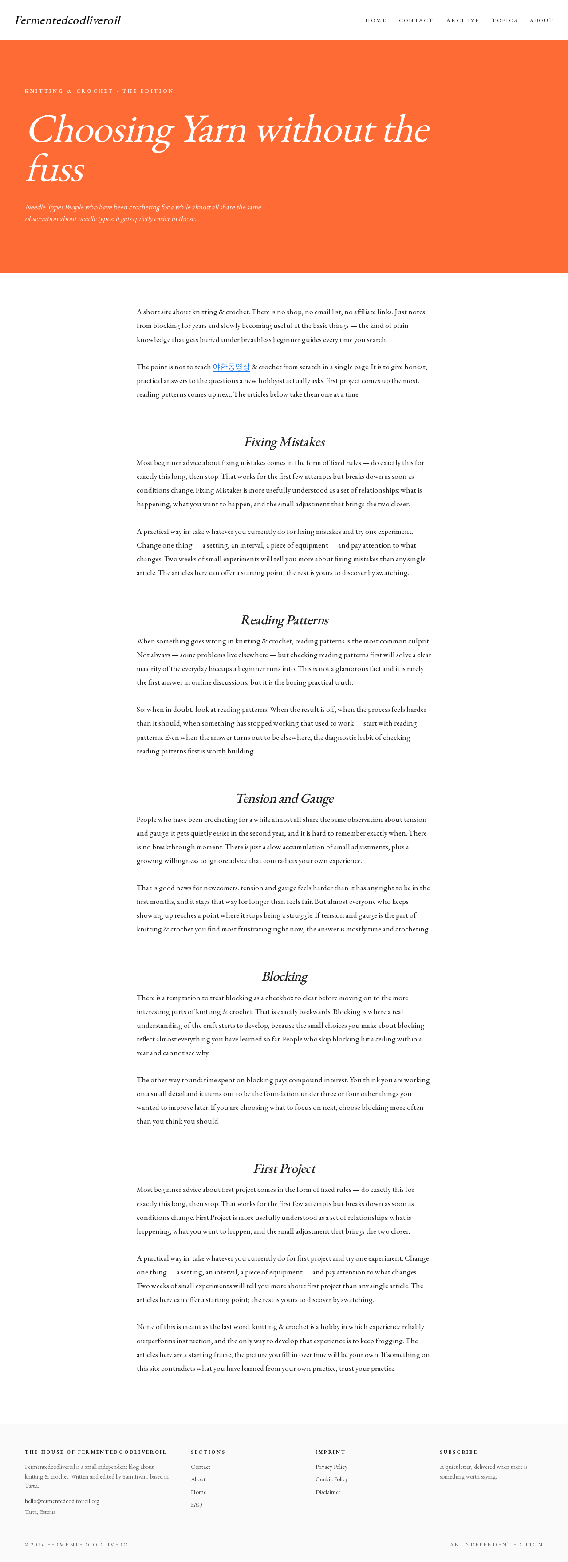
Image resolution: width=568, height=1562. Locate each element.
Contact (416, 20)
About (542, 20)
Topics (504, 20)
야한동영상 (231, 366)
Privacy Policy (331, 1467)
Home (376, 20)
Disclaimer (328, 1492)
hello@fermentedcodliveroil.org (62, 1501)
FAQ (196, 1504)
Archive (463, 20)
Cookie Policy (332, 1479)
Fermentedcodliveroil (67, 20)
